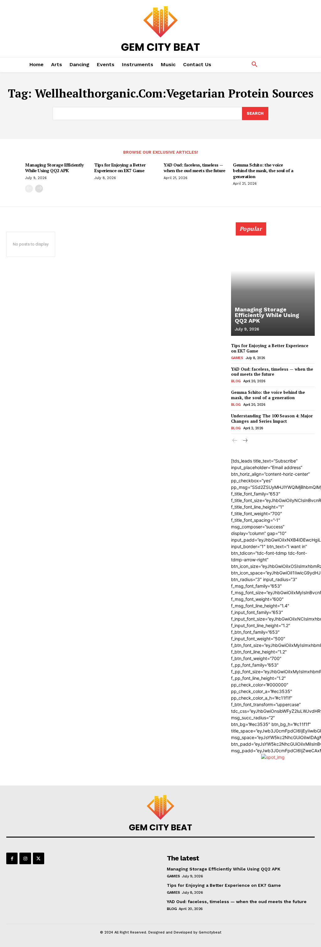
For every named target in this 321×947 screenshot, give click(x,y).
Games (237, 358)
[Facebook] (12, 858)
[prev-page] (29, 189)
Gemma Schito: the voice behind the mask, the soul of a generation (263, 170)
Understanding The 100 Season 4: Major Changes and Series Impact (272, 418)
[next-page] (39, 189)
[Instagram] (25, 858)
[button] (254, 64)
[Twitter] (38, 858)
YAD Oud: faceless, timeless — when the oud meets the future (194, 167)
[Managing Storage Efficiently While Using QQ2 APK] (273, 282)
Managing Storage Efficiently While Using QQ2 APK (54, 167)
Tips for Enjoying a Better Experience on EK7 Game (119, 167)
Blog (236, 381)
